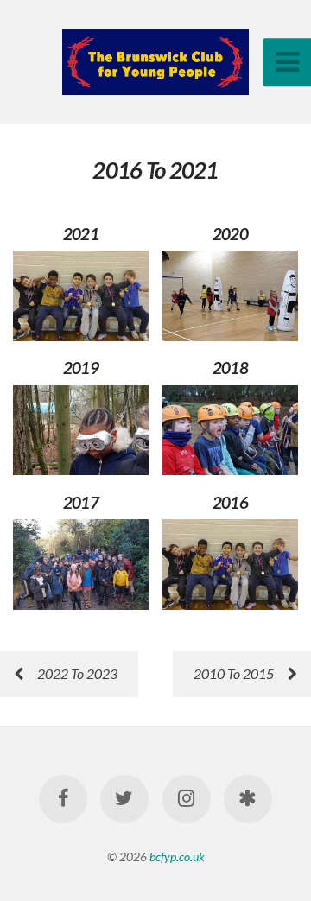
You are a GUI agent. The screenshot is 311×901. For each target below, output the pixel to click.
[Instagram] (186, 799)
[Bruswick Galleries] (248, 799)
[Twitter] (124, 799)
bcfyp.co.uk (177, 856)
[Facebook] (63, 799)
